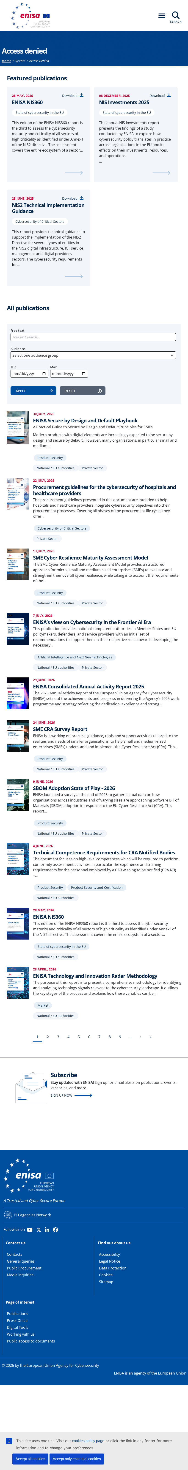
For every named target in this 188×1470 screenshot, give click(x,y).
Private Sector (92, 468)
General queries (21, 1261)
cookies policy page (88, 1441)
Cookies (106, 1274)
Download (69, 95)
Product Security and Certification (97, 887)
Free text (18, 330)
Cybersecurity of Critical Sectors (40, 221)
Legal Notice (109, 1261)
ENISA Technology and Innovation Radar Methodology (95, 975)
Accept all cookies (30, 1459)
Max (53, 367)
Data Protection (113, 1268)
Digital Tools (17, 1327)
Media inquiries (20, 1274)
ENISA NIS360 (27, 102)
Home (6, 61)
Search (176, 21)
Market (43, 1005)
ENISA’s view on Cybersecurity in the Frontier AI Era (92, 622)
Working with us (21, 1334)
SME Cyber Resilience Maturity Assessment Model (90, 557)
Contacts (14, 1254)
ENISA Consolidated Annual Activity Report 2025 (88, 686)
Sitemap (106, 1281)
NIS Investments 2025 (124, 102)
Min (14, 367)
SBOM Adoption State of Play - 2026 (74, 788)
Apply (21, 390)
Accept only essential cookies (77, 1459)
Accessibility (109, 1254)
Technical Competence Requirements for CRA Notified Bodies (104, 852)
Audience (18, 349)
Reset (70, 390)
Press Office (17, 1320)
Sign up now (61, 1095)
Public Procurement (24, 1268)
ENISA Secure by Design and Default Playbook (85, 420)
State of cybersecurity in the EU (40, 112)
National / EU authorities (56, 468)
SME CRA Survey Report (60, 728)
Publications (17, 1313)
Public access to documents (31, 1341)
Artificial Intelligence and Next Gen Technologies (75, 657)
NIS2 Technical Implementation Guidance (48, 208)
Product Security (50, 458)
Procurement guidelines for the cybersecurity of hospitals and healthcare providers (104, 490)
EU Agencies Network (32, 1214)
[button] (161, 16)
